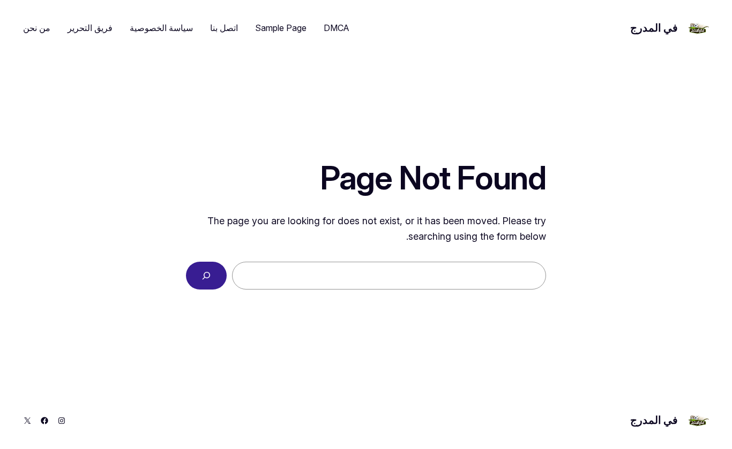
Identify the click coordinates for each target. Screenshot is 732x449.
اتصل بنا (224, 27)
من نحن (36, 27)
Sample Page (281, 27)
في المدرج (654, 27)
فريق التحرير (90, 27)
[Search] (206, 276)
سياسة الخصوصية (161, 27)
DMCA (336, 27)
